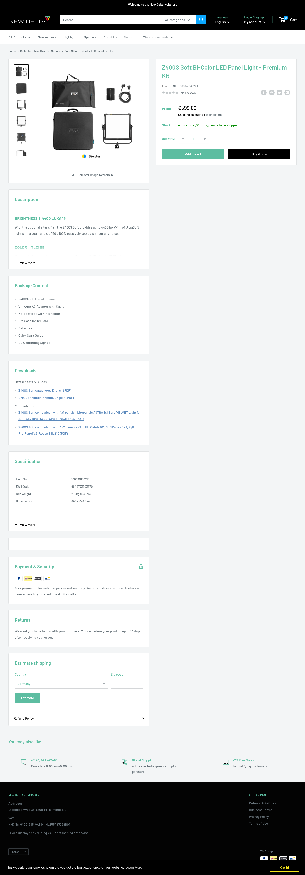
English (15, 851)
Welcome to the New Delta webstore (152, 4)
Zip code (117, 674)
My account (253, 22)
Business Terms (260, 810)
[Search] (201, 19)
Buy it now (259, 154)
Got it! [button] (284, 867)
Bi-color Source (50, 51)
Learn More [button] (133, 867)
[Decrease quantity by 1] (182, 138)
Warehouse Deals (155, 37)
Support (130, 37)
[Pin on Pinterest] (271, 92)
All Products (17, 37)
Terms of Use (258, 823)
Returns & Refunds (263, 803)
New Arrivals (47, 37)
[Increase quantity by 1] (204, 138)
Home (12, 51)
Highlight (70, 37)
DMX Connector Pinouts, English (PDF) (46, 398)
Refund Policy (24, 718)
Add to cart (193, 154)
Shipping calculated (191, 114)
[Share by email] (287, 92)
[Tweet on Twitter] (279, 92)
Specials (90, 37)
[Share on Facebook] (264, 92)
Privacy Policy (259, 817)
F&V (164, 86)
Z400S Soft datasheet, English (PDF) (44, 390)
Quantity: (169, 139)
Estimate (27, 698)
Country (21, 674)
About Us (110, 37)
